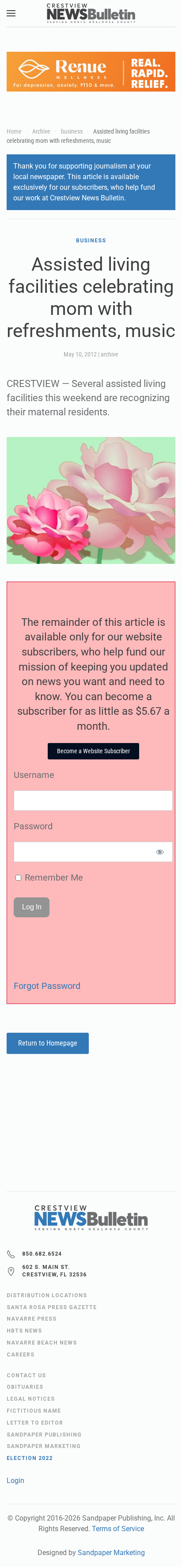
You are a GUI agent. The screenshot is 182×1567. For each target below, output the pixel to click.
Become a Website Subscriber (93, 751)
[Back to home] (91, 13)
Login (15, 1480)
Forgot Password (47, 986)
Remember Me (53, 877)
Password (33, 826)
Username (34, 775)
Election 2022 (30, 1458)
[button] (11, 13)
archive (109, 354)
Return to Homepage (47, 1043)
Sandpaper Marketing (111, 1552)
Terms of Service (118, 1529)
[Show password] (160, 852)
